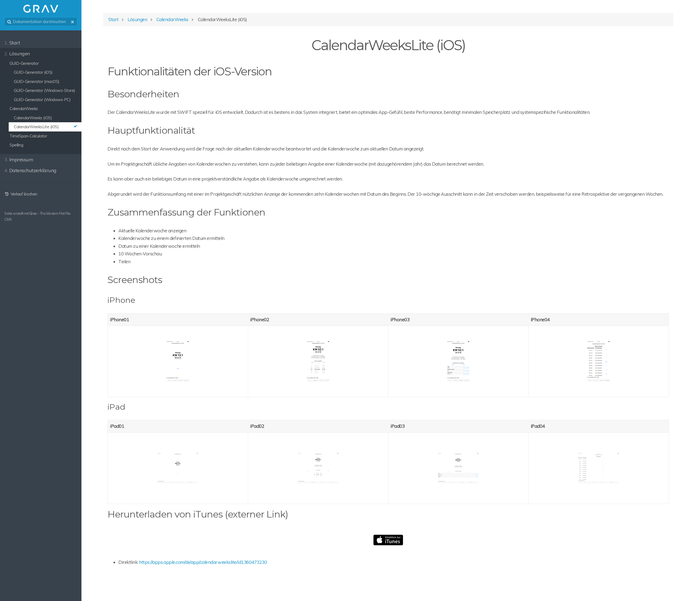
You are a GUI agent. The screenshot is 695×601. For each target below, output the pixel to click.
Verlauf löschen (23, 194)
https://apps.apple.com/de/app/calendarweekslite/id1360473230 (203, 562)
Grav (33, 213)
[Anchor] (276, 71)
